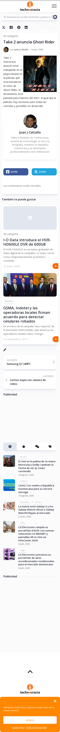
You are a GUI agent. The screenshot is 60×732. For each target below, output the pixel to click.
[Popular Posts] (23, 447)
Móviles (9, 301)
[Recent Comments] (36, 447)
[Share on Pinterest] (18, 27)
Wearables (24, 502)
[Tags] (50, 447)
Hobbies (23, 481)
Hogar (22, 550)
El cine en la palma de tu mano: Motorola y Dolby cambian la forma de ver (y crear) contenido (37, 466)
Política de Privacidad (36, 727)
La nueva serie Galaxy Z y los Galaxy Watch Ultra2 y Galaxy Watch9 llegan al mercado (36, 510)
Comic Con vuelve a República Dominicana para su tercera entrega (36, 489)
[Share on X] (4, 27)
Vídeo (22, 522)
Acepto (30, 720)
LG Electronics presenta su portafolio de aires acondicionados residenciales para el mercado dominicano (36, 559)
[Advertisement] (28, 420)
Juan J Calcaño (21, 49)
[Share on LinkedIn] (26, 27)
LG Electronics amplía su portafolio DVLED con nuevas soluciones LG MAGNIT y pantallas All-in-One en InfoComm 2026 (36, 533)
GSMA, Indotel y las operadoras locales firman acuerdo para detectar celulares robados (26, 314)
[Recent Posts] (10, 447)
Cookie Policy (18, 727)
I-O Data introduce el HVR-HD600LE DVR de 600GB (27, 242)
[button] (55, 701)
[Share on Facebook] (11, 27)
